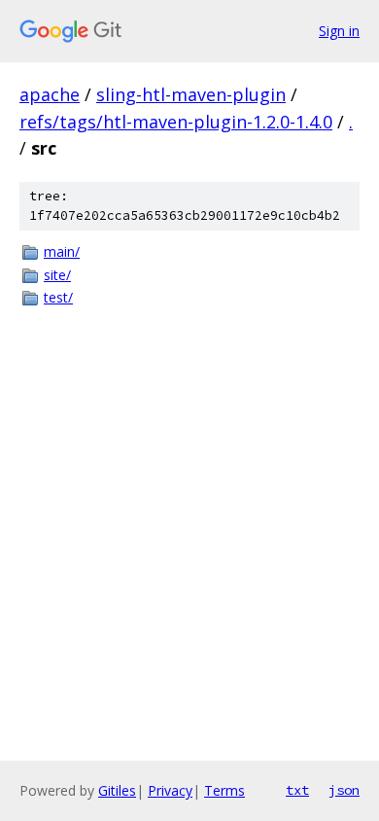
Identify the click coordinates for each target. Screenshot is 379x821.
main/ (62, 251)
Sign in (339, 30)
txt (297, 790)
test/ (58, 297)
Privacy (170, 790)
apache (49, 94)
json (344, 790)
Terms (224, 790)
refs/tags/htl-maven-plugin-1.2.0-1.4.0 (175, 121)
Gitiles (117, 790)
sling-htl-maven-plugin (191, 94)
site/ (57, 275)
